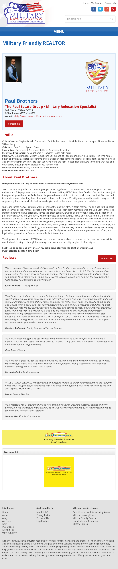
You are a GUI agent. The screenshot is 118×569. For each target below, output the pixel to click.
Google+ (106, 9)
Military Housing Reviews (85, 515)
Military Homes (80, 523)
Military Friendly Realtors (85, 518)
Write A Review (9, 532)
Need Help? (42, 512)
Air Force (6, 521)
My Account (97, 3)
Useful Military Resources (85, 521)
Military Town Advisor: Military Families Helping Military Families (24, 13)
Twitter (100, 9)
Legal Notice (42, 521)
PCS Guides (8, 526)
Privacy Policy (43, 515)
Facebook (93, 9)
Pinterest (113, 9)
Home (86, 3)
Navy (4, 523)
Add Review (106, 258)
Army (5, 518)
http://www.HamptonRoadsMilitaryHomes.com (38, 116)
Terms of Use (43, 518)
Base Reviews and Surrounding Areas (91, 512)
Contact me (14, 123)
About (5, 515)
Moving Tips (8, 529)
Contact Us (110, 3)
